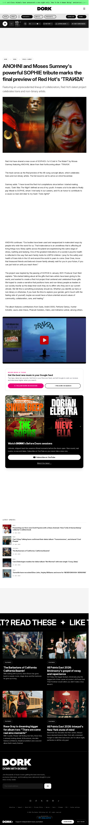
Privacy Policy (38, 807)
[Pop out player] (25, 24)
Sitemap (60, 807)
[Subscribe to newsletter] (47, 786)
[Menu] (84, 9)
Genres (48, 807)
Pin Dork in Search (62, 386)
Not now (81, 822)
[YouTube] (47, 800)
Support (20, 807)
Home (5, 59)
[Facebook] (36, 800)
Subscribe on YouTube (45, 457)
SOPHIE (41, 161)
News (14, 59)
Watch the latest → (44, 463)
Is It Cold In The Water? (57, 161)
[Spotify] (53, 800)
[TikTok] (58, 800)
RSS (66, 807)
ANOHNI (25, 164)
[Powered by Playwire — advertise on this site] (44, 818)
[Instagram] (30, 800)
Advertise (12, 807)
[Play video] (44, 340)
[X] (41, 800)
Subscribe (68, 822)
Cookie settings (75, 807)
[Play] (5, 23)
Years (53, 807)
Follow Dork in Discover (25, 386)
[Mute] (30, 24)
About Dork (28, 807)
